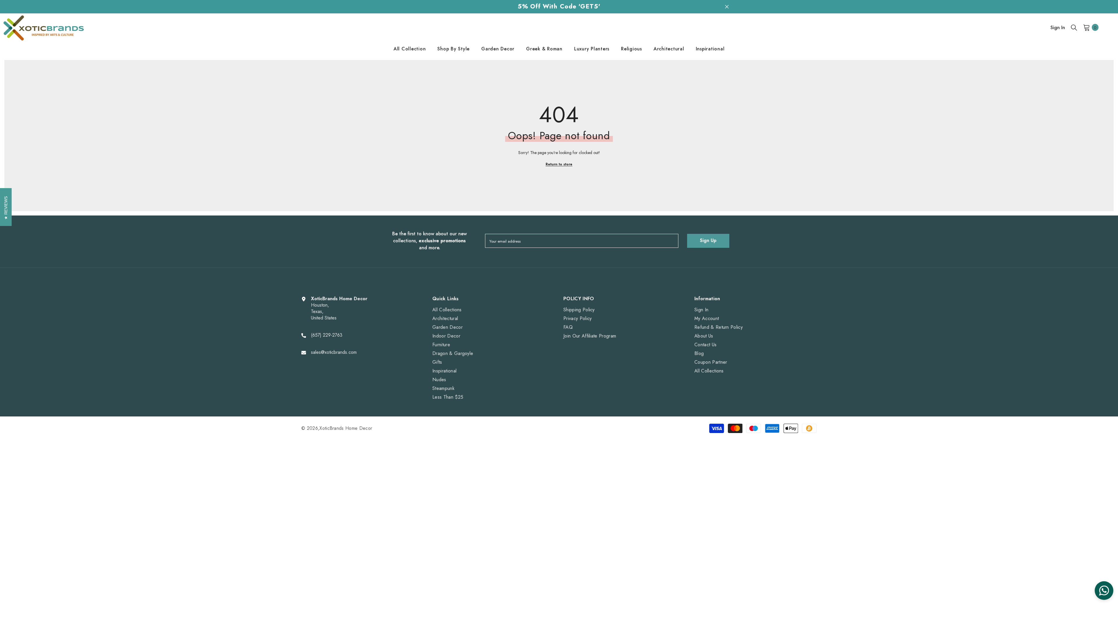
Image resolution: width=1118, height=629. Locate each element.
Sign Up (708, 240)
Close (726, 6)
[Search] (1074, 27)
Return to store (559, 164)
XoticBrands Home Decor (345, 428)
